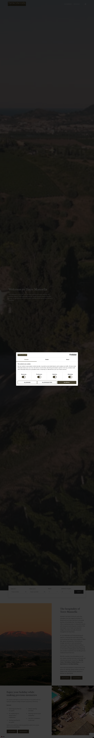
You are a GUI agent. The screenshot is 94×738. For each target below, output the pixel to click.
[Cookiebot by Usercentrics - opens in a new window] (70, 355)
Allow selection (47, 382)
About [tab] (67, 359)
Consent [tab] (26, 359)
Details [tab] (47, 359)
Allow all (67, 382)
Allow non (27, 382)
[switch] (39, 377)
